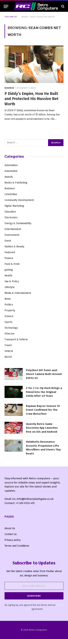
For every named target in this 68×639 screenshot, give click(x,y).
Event (8, 240)
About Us (10, 528)
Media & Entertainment (18, 293)
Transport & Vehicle (16, 339)
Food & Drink (12, 264)
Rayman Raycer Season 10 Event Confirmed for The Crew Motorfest (43, 409)
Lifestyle (10, 287)
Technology (11, 327)
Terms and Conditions (17, 545)
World (8, 356)
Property (10, 310)
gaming (9, 269)
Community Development (19, 200)
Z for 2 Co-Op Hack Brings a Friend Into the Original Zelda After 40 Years (44, 391)
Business (10, 188)
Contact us (11, 534)
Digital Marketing (14, 205)
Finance (9, 258)
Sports (8, 322)
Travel (8, 345)
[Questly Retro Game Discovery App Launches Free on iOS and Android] (14, 428)
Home (24, 16)
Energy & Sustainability (18, 223)
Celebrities (11, 194)
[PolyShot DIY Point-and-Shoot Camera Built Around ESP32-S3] (14, 374)
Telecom (9, 333)
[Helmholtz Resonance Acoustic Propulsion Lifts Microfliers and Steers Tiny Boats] (14, 446)
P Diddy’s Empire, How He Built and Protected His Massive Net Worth (31, 98)
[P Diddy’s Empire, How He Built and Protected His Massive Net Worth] (34, 64)
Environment (12, 234)
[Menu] (6, 6)
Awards (9, 176)
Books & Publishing (16, 182)
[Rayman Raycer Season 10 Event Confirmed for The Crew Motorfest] (14, 410)
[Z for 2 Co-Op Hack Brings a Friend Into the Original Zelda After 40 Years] (14, 392)
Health (8, 275)
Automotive (11, 171)
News (8, 298)
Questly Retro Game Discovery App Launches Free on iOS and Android (42, 427)
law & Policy (12, 281)
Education (10, 211)
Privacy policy (13, 540)
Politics (9, 304)
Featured (10, 252)
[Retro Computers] (36, 6)
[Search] (62, 6)
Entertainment (13, 229)
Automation (11, 165)
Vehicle (9, 351)
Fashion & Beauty (14, 246)
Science (9, 316)
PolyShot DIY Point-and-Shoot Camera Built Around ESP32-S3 (44, 374)
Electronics (11, 217)
